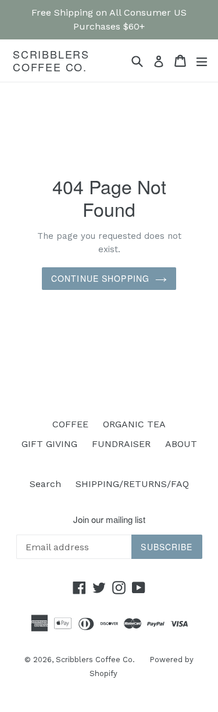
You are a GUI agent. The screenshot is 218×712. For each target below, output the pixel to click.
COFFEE (70, 424)
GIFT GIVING (49, 443)
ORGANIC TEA (134, 424)
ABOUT (181, 443)
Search (45, 483)
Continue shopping (100, 278)
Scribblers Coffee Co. (51, 60)
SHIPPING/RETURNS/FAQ (132, 483)
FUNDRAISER (121, 443)
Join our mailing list (109, 519)
